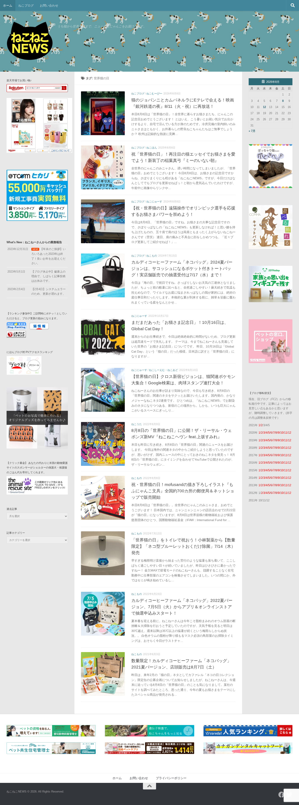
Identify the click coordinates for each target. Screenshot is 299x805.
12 (264, 107)
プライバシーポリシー (171, 778)
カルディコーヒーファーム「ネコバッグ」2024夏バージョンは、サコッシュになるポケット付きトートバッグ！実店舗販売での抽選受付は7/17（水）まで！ (181, 268)
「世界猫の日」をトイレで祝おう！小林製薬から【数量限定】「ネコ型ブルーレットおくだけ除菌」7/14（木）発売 (183, 546)
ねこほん (151, 147)
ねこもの (151, 255)
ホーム (7, 5)
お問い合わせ (49, 5)
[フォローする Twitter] (289, 795)
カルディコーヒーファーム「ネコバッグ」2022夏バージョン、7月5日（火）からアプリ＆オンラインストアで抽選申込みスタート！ (181, 606)
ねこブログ (26, 5)
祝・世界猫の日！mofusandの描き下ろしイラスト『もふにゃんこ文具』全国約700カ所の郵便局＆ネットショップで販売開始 (182, 491)
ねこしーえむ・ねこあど (163, 370)
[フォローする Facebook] (281, 795)
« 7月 (252, 131)
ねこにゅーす (154, 201)
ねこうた (136, 424)
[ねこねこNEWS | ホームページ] (30, 42)
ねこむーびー (154, 93)
